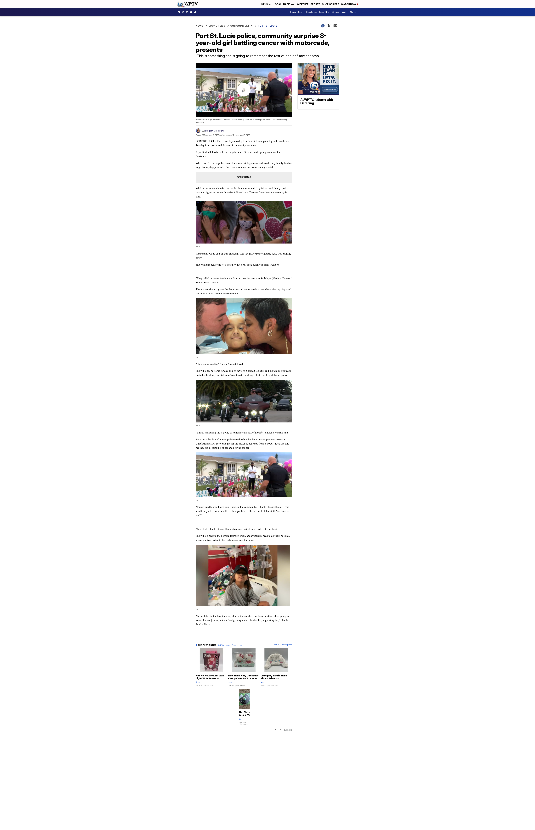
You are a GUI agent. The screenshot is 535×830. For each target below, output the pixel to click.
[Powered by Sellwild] (288, 730)
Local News (217, 25)
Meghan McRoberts (214, 130)
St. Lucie (335, 12)
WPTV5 (179, 12)
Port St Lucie (267, 25)
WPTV (187, 12)
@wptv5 (196, 12)
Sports (315, 4)
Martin (344, 12)
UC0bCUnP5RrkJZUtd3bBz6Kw (192, 12)
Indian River (324, 12)
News (199, 25)
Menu (265, 4)
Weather (303, 4)
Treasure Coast (296, 12)
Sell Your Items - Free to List (230, 645)
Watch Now (349, 4)
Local (277, 4)
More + (353, 12)
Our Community (241, 25)
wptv (183, 12)
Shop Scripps (330, 4)
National (289, 4)
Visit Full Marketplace (283, 645)
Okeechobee (311, 12)
